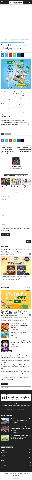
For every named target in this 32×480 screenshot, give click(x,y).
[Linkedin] (18, 55)
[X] (6, 55)
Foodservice (16, 475)
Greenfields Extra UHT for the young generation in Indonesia (5, 187)
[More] (26, 55)
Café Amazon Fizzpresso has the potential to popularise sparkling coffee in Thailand (15, 378)
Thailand (3, 455)
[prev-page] (15, 192)
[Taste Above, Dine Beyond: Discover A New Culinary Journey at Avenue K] (5, 429)
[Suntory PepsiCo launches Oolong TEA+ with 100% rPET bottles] (16, 299)
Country (6, 39)
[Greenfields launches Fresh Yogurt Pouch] (16, 181)
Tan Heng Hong (5, 51)
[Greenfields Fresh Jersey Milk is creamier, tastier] (26, 181)
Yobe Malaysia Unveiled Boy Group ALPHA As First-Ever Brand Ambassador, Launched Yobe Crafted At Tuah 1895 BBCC (15, 366)
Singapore (3, 460)
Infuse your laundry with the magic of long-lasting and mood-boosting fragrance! (21, 342)
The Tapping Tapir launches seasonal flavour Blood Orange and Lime (21, 334)
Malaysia (3, 450)
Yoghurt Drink (20, 42)
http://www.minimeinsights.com (16, 168)
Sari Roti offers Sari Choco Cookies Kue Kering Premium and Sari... (16, 251)
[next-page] (17, 192)
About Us (6, 473)
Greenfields (7, 134)
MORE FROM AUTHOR (22, 175)
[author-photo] (16, 161)
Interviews (20, 473)
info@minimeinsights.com (19, 409)
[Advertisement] (16, 21)
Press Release (4, 452)
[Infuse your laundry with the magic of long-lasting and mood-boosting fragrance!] (5, 345)
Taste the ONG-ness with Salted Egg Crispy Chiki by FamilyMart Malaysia (20, 325)
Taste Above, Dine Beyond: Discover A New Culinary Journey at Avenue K (16, 361)
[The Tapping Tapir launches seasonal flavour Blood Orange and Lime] (5, 335)
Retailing (26, 473)
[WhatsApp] (14, 55)
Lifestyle (3, 462)
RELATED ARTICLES (10, 175)
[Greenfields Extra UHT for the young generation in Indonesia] (5, 181)
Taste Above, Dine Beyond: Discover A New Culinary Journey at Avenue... (20, 428)
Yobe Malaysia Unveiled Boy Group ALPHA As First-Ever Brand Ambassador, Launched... (21, 437)
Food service (4, 465)
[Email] (22, 55)
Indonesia (12, 39)
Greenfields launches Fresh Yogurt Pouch (16, 186)
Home (2, 39)
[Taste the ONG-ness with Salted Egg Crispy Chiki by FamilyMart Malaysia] (5, 327)
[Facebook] (2, 55)
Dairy (14, 42)
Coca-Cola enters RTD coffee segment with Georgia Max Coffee (24, 149)
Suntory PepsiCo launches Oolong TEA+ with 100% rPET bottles (14, 312)
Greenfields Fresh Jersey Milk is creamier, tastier (25, 186)
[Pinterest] (10, 55)
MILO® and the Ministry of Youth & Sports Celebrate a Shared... (20, 419)
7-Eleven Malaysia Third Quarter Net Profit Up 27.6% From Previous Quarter (7, 150)
